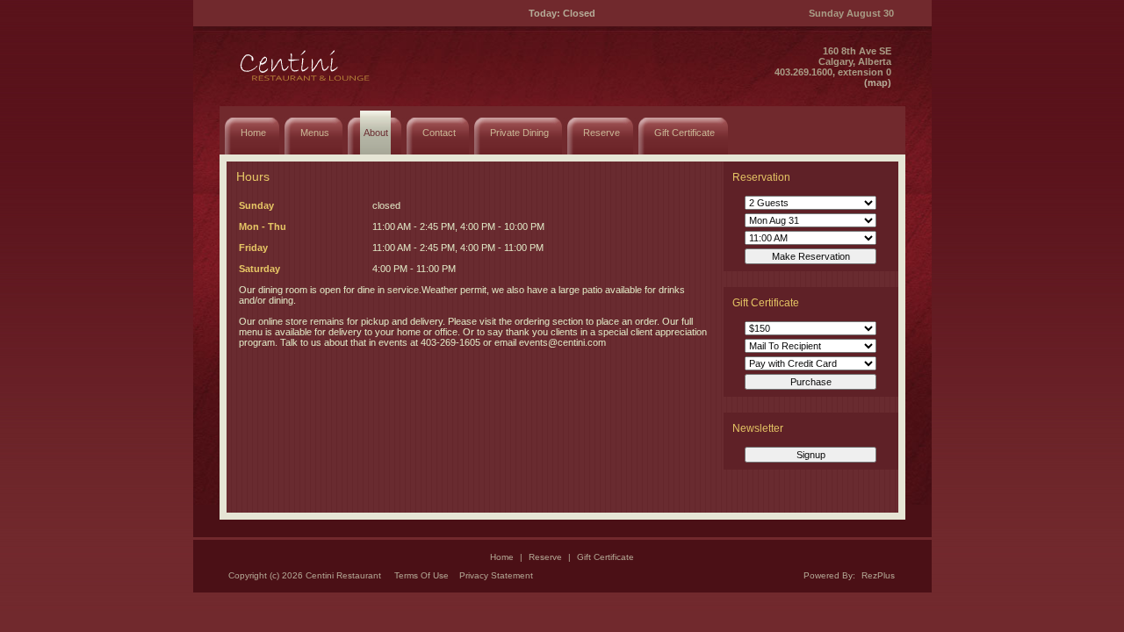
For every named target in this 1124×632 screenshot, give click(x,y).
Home (502, 557)
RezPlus (878, 575)
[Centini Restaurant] (306, 83)
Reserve (545, 557)
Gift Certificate (605, 557)
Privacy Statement (496, 575)
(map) (877, 82)
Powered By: (830, 575)
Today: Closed (562, 13)
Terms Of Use (421, 575)
